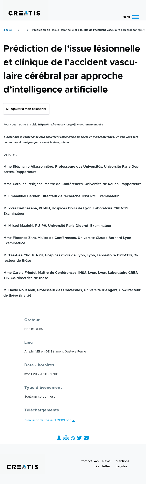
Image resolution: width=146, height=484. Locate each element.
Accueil (8, 30)
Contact (86, 461)
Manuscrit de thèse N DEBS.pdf (48, 420)
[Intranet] (66, 438)
